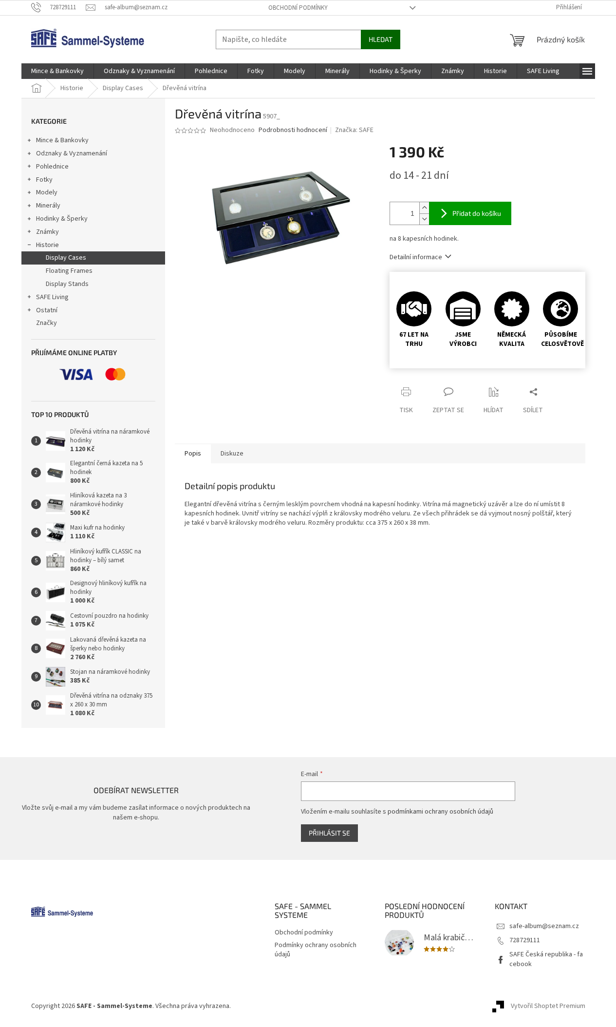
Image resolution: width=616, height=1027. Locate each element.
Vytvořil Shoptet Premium (548, 1006)
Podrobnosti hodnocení (293, 130)
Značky (46, 323)
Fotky (44, 180)
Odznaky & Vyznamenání (71, 153)
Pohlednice (52, 166)
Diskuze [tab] (232, 453)
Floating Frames (69, 271)
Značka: (354, 130)
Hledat (380, 39)
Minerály (48, 205)
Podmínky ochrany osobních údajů (315, 949)
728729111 (524, 940)
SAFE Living (52, 297)
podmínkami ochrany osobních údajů (440, 812)
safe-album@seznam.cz (544, 926)
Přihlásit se (329, 833)
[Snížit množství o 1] (424, 219)
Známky (47, 232)
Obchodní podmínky (298, 7)
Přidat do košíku (476, 213)
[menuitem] (57, 71)
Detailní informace (416, 257)
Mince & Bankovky (62, 140)
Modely (46, 192)
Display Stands (67, 284)
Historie (47, 245)
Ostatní (46, 310)
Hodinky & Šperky (62, 219)
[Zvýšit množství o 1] (424, 207)
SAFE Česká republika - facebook (546, 959)
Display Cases (66, 258)
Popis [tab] (193, 453)
